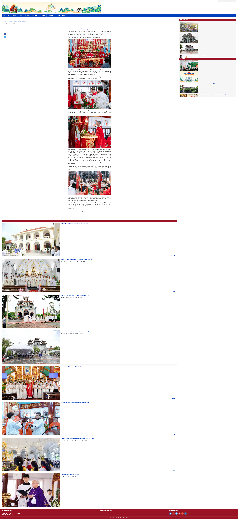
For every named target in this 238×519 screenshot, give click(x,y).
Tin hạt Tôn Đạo (13, 19)
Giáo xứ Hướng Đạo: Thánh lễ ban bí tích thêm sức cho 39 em (75, 402)
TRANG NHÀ (6, 15)
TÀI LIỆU (57, 15)
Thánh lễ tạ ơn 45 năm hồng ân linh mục (70, 474)
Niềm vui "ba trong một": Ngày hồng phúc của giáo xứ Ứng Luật (76, 295)
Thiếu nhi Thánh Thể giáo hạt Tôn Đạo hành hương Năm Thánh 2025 (77, 438)
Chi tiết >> (173, 255)
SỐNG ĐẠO (42, 15)
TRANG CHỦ (6, 19)
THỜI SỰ (34, 15)
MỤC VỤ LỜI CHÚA (25, 15)
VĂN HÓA (50, 15)
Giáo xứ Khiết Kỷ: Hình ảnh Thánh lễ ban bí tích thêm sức (74, 366)
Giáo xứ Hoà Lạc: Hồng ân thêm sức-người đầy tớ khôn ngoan (75, 331)
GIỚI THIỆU (14, 15)
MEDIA (64, 15)
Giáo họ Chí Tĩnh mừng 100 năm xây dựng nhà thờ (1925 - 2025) (76, 259)
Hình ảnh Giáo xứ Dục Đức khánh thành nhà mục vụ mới (74, 223)
